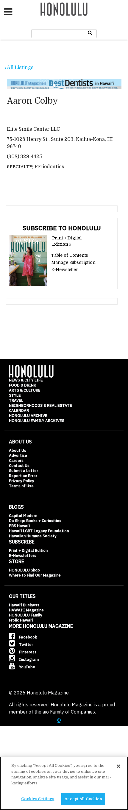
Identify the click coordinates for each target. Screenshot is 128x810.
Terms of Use (21, 485)
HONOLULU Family (25, 615)
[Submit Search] (90, 32)
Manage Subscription (73, 262)
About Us (17, 450)
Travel (16, 400)
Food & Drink (22, 385)
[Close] (118, 766)
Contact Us (19, 465)
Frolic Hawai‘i (21, 620)
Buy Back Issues (32, 741)
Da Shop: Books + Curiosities (35, 520)
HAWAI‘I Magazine (26, 610)
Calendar (19, 410)
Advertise (18, 455)
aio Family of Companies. (69, 712)
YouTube (26, 666)
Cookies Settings (37, 799)
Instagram (28, 659)
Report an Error (23, 475)
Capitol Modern (23, 515)
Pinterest (27, 652)
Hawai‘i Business (24, 605)
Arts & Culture (24, 390)
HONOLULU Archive (28, 415)
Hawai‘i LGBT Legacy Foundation (39, 530)
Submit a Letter (23, 470)
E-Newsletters (22, 555)
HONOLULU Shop (24, 570)
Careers (16, 460)
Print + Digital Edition (28, 550)
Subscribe (24, 756)
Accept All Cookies (83, 799)
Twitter (25, 644)
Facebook (27, 637)
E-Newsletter (64, 269)
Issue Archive (29, 727)
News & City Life (26, 380)
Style (15, 395)
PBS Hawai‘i (19, 525)
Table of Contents (69, 255)
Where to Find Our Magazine (35, 575)
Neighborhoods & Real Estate (40, 405)
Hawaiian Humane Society (33, 535)
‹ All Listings (18, 67)
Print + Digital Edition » (67, 241)
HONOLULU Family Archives (36, 420)
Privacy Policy (21, 480)
